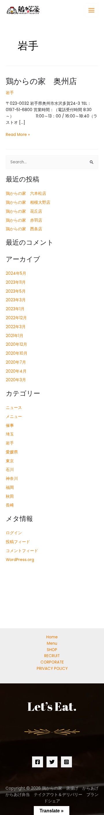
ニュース (14, 407)
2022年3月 (16, 327)
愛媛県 (12, 452)
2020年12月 (16, 344)
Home (52, 637)
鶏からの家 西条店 (24, 229)
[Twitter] (52, 761)
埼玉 (10, 434)
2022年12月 (16, 318)
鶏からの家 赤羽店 (24, 220)
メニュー (14, 416)
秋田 (10, 496)
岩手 (10, 93)
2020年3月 (16, 380)
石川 (10, 469)
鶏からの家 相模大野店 (28, 202)
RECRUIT (52, 656)
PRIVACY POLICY (52, 668)
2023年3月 (16, 300)
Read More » (18, 134)
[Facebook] (37, 761)
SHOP (52, 650)
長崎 (10, 505)
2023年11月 (16, 282)
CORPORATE (52, 662)
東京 (10, 461)
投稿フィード (18, 542)
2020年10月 (16, 353)
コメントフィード (22, 551)
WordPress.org (20, 559)
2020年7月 (16, 362)
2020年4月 (16, 371)
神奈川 (12, 478)
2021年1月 (14, 336)
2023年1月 (15, 309)
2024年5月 (16, 273)
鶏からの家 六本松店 (26, 193)
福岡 (10, 487)
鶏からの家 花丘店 (24, 211)
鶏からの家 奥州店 (41, 81)
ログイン (14, 533)
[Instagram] (66, 761)
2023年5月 (16, 291)
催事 (10, 425)
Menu (52, 643)
